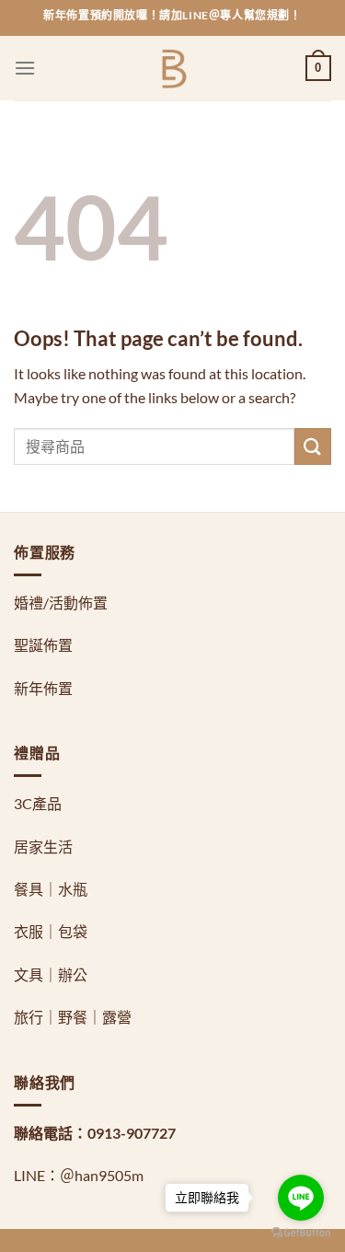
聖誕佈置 (43, 645)
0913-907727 (131, 1133)
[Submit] (312, 446)
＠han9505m (102, 1175)
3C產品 (38, 803)
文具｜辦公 (50, 974)
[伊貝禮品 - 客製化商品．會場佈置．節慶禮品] (172, 68)
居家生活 (43, 846)
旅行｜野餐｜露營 (73, 1017)
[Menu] (25, 67)
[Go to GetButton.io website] (300, 1233)
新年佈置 (43, 688)
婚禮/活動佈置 (61, 602)
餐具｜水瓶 (50, 889)
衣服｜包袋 (50, 931)
